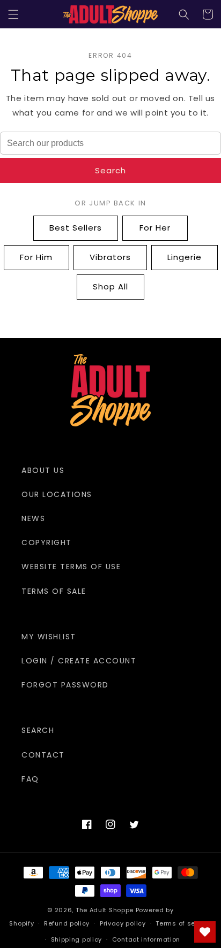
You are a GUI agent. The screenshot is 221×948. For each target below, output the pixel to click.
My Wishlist (48, 636)
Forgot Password (65, 684)
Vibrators (110, 257)
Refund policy (67, 923)
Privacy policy (123, 923)
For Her (155, 227)
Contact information (146, 939)
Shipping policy (76, 939)
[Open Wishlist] (205, 932)
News (33, 518)
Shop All (110, 286)
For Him (36, 257)
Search (110, 170)
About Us (42, 470)
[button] (13, 14)
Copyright (46, 542)
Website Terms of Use (71, 566)
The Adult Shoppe (105, 910)
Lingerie (184, 257)
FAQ (30, 779)
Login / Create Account (78, 660)
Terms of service (183, 923)
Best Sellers (75, 227)
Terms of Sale (53, 591)
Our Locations (56, 494)
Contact (43, 755)
